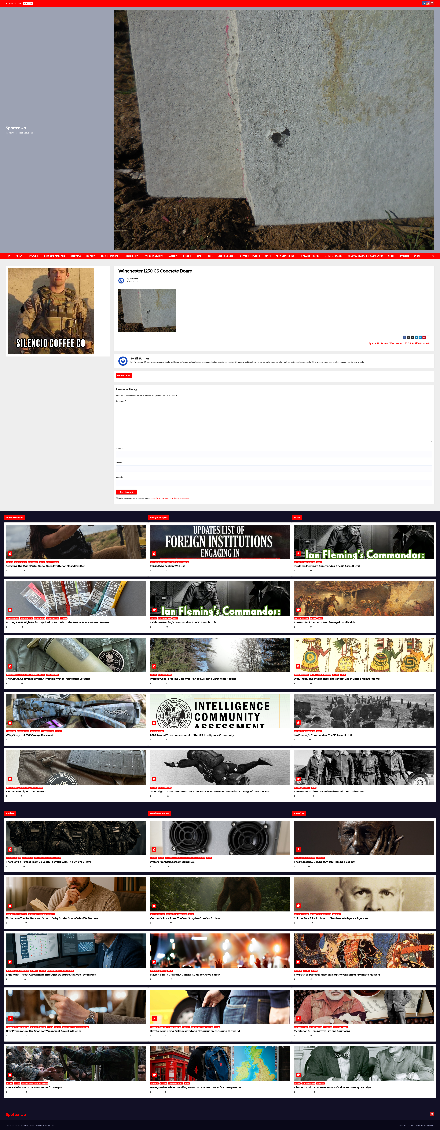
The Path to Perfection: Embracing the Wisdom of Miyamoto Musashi (337, 974)
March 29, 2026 (159, 866)
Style (268, 256)
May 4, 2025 (301, 866)
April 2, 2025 (302, 739)
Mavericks (305, 787)
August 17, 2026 (15, 570)
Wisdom (314, 970)
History (90, 256)
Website (119, 477)
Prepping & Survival (37, 675)
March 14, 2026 (159, 796)
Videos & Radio (226, 256)
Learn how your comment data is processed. (169, 498)
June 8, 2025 (157, 1035)
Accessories (11, 731)
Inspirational (11, 858)
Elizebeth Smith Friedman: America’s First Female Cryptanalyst (332, 1087)
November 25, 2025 (160, 979)
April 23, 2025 (302, 683)
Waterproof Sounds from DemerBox (172, 861)
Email (119, 463)
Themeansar (48, 1125)
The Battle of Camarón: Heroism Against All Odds (324, 622)
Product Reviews (154, 256)
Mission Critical (20, 562)
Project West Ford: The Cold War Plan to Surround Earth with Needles (193, 678)
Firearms (10, 562)
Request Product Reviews (425, 1125)
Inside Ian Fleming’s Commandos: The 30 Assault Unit (183, 622)
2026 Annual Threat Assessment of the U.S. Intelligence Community (192, 735)
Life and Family (28, 858)
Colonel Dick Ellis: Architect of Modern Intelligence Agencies (331, 918)
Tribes (175, 618)
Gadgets (169, 858)
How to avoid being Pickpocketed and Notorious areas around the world (195, 1031)
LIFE (199, 256)
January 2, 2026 (15, 979)
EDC (210, 256)
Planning (34, 970)
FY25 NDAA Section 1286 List (167, 566)
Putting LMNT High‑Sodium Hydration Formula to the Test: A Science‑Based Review (57, 622)
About (19, 256)
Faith (391, 256)
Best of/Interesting (54, 256)
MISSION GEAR (132, 256)
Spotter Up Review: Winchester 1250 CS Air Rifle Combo (398, 343)
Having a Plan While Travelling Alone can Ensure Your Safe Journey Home (195, 1087)
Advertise (404, 256)
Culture (19, 914)
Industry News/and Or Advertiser (365, 256)
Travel (209, 858)
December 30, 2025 (160, 923)
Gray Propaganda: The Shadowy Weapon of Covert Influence (43, 1031)
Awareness (10, 914)
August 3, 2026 (15, 866)
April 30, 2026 (158, 627)
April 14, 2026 (158, 739)
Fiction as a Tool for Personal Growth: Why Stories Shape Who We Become (52, 918)
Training (64, 618)
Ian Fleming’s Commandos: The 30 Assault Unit (323, 735)
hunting (177, 858)
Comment (121, 401)
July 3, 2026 (13, 796)
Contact (411, 1125)
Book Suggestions (300, 1027)
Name (119, 448)
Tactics (58, 731)
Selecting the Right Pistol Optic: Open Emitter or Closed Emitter (45, 566)
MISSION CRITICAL (110, 256)
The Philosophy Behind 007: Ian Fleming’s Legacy (324, 861)
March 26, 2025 (303, 923)
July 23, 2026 (14, 627)
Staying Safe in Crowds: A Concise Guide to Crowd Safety (185, 974)
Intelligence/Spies (310, 256)
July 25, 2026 (158, 570)
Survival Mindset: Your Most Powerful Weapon (34, 1087)
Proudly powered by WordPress (17, 1125)
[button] (433, 256)
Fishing (161, 858)
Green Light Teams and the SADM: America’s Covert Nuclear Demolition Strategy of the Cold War (210, 791)
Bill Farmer (133, 279)
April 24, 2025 (302, 627)
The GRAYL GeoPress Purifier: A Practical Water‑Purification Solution (48, 678)
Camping (154, 858)
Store (417, 256)
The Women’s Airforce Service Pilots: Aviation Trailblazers (329, 791)
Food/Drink (328, 1027)
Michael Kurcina (30, 739)
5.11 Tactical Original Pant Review (26, 791)
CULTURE (33, 256)
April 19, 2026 (158, 683)
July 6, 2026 (13, 739)
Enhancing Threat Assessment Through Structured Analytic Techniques (51, 974)
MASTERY (172, 256)
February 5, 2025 (303, 796)
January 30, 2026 (16, 923)
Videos (345, 1027)
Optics (41, 562)
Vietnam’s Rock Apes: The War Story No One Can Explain (185, 918)
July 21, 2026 (14, 683)
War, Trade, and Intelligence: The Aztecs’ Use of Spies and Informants (336, 678)
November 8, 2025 (16, 1092)
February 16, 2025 (304, 1092)
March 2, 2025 (302, 1035)
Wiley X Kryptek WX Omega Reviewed (29, 735)
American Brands (334, 256)
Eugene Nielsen (32, 570)
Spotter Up (16, 127)
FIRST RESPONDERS (285, 256)
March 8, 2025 (302, 979)
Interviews (75, 256)
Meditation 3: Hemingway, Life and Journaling (322, 1031)
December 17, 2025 (16, 1035)
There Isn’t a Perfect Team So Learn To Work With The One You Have (48, 861)
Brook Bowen (176, 866)
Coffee (311, 1027)
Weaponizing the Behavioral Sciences (48, 858)
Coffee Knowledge (250, 256)
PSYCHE (187, 256)
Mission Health (39, 618)
